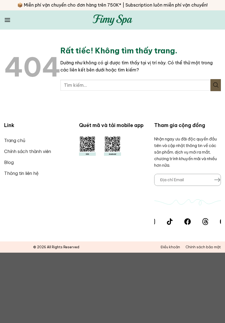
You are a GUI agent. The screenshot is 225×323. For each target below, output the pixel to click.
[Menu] (7, 20)
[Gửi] (215, 85)
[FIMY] (113, 20)
